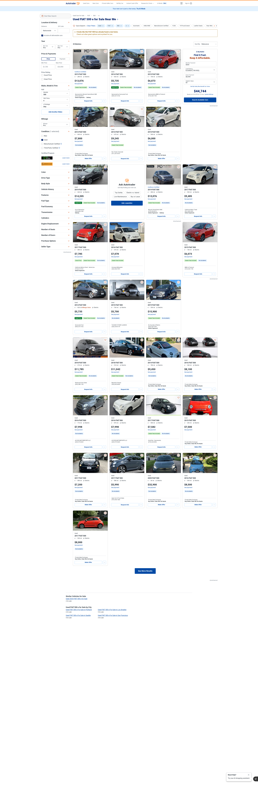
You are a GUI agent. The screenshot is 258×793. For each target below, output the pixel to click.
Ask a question (127, 203)
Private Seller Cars (107, 3)
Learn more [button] (65, 158)
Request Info (88, 101)
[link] (92, 87)
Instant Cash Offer (132, 3)
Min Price (44, 63)
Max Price (59, 63)
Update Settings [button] (209, 94)
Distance (44, 26)
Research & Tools (146, 3)
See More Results (145, 571)
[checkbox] (46, 75)
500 (94, 15)
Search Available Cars (200, 100)
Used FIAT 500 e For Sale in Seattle (78, 615)
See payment (79, 83)
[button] (181, 3)
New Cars (96, 3)
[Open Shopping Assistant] (255, 779)
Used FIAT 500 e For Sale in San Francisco (113, 615)
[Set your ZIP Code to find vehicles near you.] (118, 19)
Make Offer (88, 158)
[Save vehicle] (105, 51)
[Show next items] (214, 26)
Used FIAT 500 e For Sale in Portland (79, 610)
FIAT (88, 15)
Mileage (45, 123)
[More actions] (104, 101)
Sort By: (197, 44)
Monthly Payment (190, 63)
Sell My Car (119, 3)
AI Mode (161, 3)
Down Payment (190, 75)
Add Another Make (55, 112)
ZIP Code (61, 26)
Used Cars (86, 3)
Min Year (45, 46)
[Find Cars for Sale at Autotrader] (73, 3)
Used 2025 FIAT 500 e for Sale (76, 599)
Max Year (60, 46)
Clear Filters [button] (91, 26)
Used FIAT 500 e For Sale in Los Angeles (112, 610)
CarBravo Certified (80, 72)
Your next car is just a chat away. (129, 9)
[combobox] (55, 16)
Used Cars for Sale (78, 15)
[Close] (248, 775)
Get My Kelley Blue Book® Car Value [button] (200, 86)
